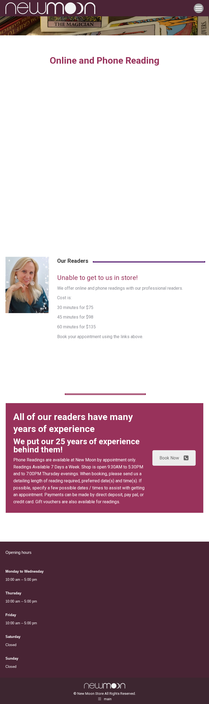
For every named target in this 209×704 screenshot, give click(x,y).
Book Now (169, 458)
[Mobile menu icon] (199, 8)
